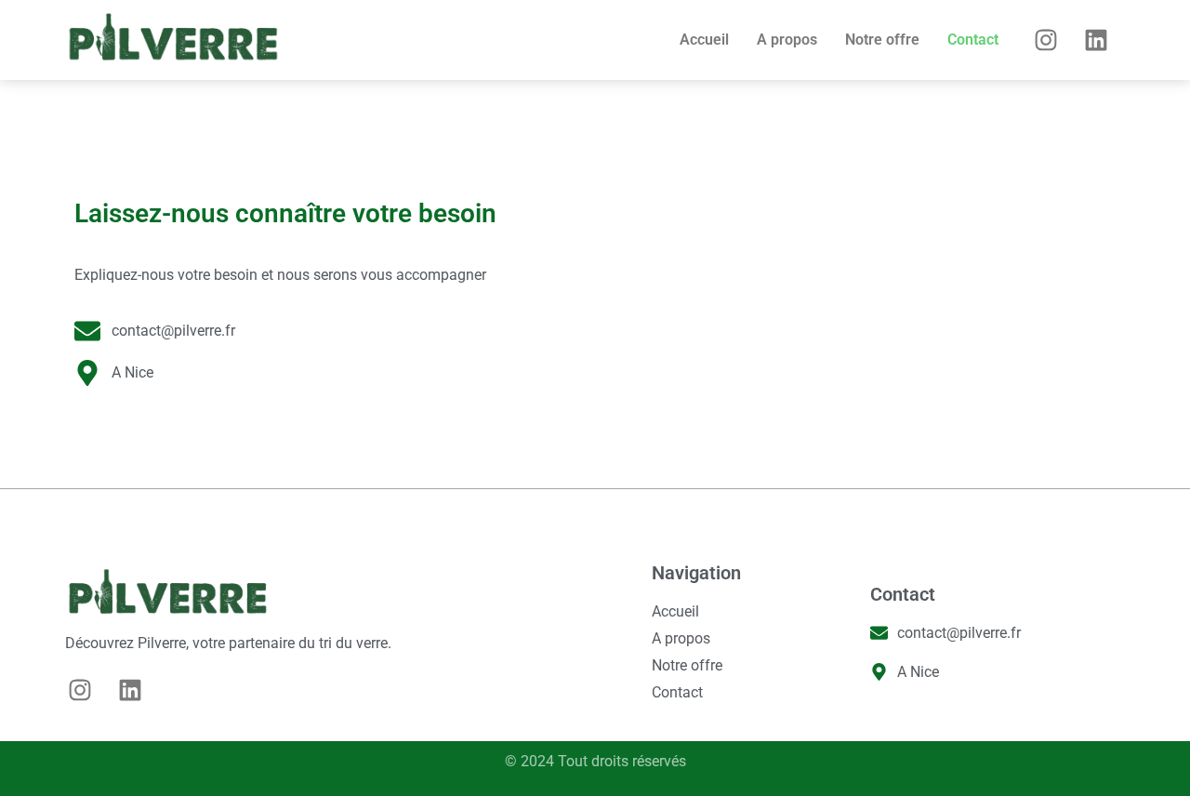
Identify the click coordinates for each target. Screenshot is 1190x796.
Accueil (704, 39)
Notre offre (882, 39)
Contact (972, 39)
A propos (787, 39)
